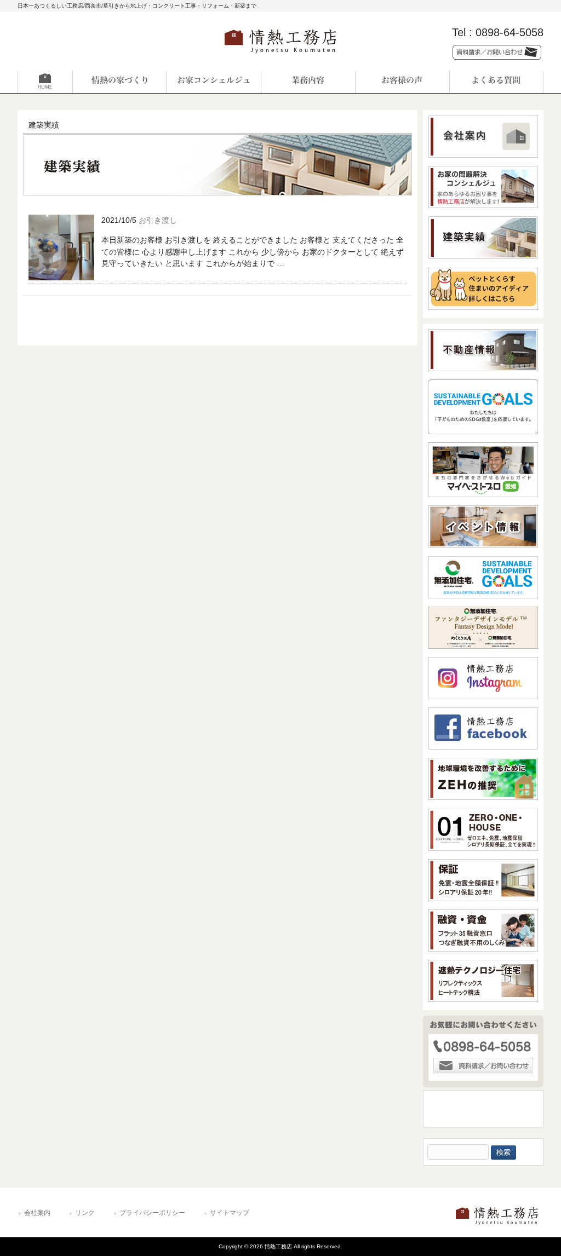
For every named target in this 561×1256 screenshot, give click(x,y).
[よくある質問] (496, 82)
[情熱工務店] (280, 56)
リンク (85, 1213)
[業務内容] (308, 82)
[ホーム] (65, 82)
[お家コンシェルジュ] (214, 82)
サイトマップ (229, 1213)
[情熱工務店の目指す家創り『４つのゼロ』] (119, 82)
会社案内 (37, 1213)
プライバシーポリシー (152, 1213)
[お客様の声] (402, 82)
